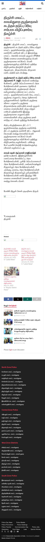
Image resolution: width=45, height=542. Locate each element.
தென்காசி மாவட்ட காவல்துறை (11, 496)
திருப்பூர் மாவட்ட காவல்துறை (11, 464)
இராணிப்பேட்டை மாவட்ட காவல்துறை (13, 401)
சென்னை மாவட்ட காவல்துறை (11, 372)
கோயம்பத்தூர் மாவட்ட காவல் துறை (13, 454)
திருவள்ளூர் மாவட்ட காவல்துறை (12, 388)
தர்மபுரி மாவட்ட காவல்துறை (10, 460)
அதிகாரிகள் (29, 8)
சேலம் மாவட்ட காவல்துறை (10, 457)
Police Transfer (6, 527)
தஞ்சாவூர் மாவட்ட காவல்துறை (11, 421)
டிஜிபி (20, 8)
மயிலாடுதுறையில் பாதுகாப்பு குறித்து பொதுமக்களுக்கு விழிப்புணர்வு (25, 330)
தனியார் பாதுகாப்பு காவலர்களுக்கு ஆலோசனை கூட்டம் (25, 312)
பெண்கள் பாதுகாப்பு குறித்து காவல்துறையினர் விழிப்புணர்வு (10, 280)
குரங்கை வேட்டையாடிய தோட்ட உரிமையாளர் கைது (24, 339)
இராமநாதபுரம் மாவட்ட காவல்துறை (12, 480)
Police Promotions (7, 525)
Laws (25, 529)
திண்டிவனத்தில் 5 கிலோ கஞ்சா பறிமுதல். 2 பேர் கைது (27, 321)
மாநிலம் (39, 8)
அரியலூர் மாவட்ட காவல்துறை (11, 414)
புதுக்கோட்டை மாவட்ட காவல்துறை (12, 434)
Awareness (5, 529)
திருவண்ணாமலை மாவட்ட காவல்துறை (14, 385)
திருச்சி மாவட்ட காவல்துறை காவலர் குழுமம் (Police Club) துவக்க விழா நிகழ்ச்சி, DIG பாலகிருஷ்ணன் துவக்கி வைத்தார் (28, 254)
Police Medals (20, 522)
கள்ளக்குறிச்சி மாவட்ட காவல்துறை (13, 404)
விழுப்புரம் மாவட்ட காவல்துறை (11, 394)
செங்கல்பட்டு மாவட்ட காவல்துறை (12, 381)
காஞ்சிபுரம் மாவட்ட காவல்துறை (11, 378)
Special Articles (36, 529)
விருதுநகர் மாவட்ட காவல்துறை (11, 509)
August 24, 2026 (20, 315)
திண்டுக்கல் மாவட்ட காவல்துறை (12, 490)
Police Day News (7, 522)
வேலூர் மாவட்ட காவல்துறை (10, 398)
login (10, 350)
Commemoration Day (21, 527)
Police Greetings (22, 525)
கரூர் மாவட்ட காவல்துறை (10, 417)
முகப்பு (4, 8)
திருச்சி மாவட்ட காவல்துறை (10, 424)
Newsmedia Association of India (15, 536)
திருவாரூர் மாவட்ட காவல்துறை (11, 427)
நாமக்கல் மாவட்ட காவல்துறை (11, 467)
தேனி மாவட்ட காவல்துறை (10, 503)
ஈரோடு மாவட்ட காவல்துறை (10, 447)
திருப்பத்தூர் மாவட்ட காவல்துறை (12, 391)
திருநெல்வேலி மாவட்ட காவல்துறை (12, 493)
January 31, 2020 (19, 38)
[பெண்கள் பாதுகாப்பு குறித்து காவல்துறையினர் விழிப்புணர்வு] (11, 271)
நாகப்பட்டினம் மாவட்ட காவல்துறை (12, 431)
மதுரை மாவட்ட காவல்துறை (10, 506)
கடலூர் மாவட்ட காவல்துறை (10, 375)
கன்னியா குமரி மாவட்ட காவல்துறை (13, 483)
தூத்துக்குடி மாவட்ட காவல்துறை (12, 500)
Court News (16, 529)
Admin (8, 38)
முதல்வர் (12, 8)
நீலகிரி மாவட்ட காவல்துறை (10, 470)
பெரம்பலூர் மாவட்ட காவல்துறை (11, 437)
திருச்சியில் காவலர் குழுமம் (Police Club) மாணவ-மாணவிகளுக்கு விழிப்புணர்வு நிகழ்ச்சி (11, 252)
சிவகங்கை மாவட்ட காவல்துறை (12, 487)
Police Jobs (36, 527)
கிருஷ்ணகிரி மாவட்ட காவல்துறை (12, 450)
